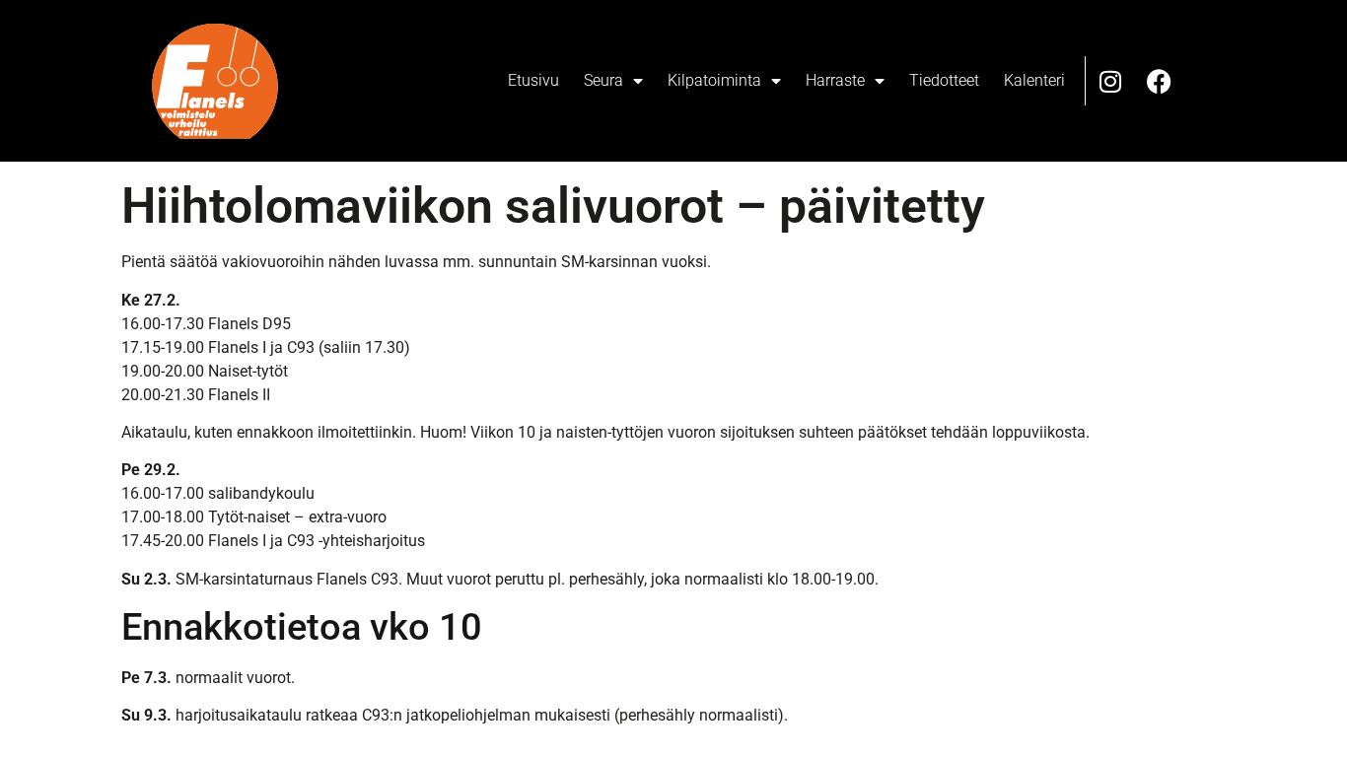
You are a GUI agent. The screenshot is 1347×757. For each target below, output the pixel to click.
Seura (603, 80)
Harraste (835, 80)
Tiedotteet (944, 80)
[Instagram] (1110, 80)
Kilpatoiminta (714, 80)
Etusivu (533, 80)
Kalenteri (1034, 80)
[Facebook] (1159, 80)
